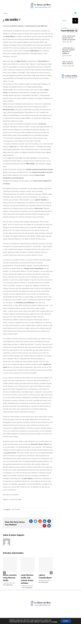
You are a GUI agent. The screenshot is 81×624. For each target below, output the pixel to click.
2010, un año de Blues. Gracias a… (68, 62)
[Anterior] (4, 572)
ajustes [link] (55, 622)
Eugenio (7, 509)
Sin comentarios (17, 587)
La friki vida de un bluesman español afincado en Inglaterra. (68, 50)
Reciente (70, 31)
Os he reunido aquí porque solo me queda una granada (68, 37)
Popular (64, 31)
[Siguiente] (51, 572)
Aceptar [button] (65, 621)
